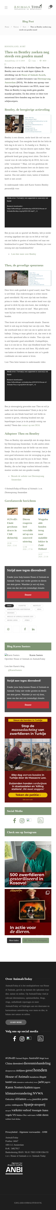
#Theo (27, 620)
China (8, 1063)
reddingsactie (17, 1105)
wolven (8, 1119)
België (42, 1058)
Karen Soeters (36, 655)
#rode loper (12, 620)
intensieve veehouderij (25, 1082)
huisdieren (34, 1077)
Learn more (16, 1022)
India (14, 1082)
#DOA (39, 609)
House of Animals (21, 659)
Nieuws (16, 27)
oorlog (29, 1099)
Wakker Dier (21, 1115)
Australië (34, 1058)
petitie (45, 1099)
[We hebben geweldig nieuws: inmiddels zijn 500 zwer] (28, 864)
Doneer (28, 595)
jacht (41, 1081)
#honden (10, 613)
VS (14, 1115)
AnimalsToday (10, 61)
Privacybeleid (11, 1132)
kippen (36, 1087)
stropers (8, 1111)
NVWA (38, 1093)
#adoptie (22, 605)
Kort (24, 27)
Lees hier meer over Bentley (23, 254)
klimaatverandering (18, 1093)
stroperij (39, 1104)
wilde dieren (42, 1115)
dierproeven (10, 1071)
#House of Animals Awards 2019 (20, 616)
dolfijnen (20, 1070)
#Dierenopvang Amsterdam (18, 609)
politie (8, 1105)
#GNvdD (10, 1058)
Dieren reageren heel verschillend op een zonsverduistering (28, 530)
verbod (27, 1110)
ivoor (36, 1082)
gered (29, 1070)
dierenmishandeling (37, 1063)
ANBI (44, 1132)
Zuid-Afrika (16, 1119)
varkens (17, 1110)
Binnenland (12, 46)
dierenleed (18, 1063)
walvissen (31, 1115)
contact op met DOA (31, 425)
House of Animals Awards (33, 75)
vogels (8, 1115)
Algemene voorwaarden (29, 1132)
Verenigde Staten (40, 1110)
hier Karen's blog (16, 666)
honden (40, 1069)
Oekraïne (9, 1099)
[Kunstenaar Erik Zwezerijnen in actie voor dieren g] (28, 912)
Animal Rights (22, 1058)
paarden (36, 1099)
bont (47, 1058)
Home (7, 27)
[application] (28, 212)
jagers (47, 1082)
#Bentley (37, 605)
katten (28, 1087)
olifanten (20, 1099)
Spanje (29, 1104)
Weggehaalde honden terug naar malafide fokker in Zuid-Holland (43, 534)
